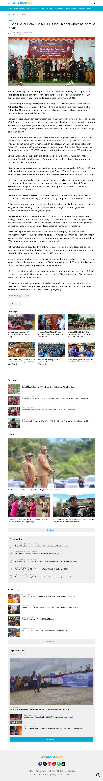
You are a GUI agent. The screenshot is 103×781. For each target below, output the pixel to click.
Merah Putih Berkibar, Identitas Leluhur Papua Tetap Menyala (37, 554)
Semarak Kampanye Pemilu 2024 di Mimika (38, 619)
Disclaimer (72, 771)
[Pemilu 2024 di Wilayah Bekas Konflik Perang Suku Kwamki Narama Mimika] (14, 609)
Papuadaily (17, 32)
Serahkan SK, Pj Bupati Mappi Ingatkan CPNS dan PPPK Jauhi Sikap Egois (49, 362)
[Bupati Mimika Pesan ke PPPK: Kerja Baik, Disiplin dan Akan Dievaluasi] (14, 389)
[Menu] (9, 3)
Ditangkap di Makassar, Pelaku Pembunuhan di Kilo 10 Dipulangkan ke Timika (43, 577)
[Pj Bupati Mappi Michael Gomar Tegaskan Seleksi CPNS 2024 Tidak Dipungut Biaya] (51, 322)
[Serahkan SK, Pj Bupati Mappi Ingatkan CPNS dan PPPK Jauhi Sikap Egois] (51, 349)
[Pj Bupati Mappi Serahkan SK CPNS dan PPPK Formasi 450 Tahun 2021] (81, 349)
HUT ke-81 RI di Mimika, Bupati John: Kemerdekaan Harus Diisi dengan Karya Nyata (46, 561)
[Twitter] (45, 764)
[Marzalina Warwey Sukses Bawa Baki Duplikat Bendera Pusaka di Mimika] (14, 598)
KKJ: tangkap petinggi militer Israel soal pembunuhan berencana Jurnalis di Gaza (53, 728)
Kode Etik (51, 771)
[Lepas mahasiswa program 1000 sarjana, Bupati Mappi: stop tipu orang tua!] (21, 322)
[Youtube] (54, 764)
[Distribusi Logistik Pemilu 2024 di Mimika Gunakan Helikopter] (14, 632)
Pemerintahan (27, 32)
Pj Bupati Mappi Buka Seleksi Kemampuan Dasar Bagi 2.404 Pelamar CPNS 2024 (79, 334)
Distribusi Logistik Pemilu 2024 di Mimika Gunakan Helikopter (45, 630)
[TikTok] (63, 764)
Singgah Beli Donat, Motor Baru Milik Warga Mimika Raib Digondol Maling (42, 569)
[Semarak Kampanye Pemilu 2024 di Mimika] (14, 621)
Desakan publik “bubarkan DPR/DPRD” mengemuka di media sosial (48, 717)
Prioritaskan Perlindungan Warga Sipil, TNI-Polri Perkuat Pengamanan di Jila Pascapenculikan (56, 421)
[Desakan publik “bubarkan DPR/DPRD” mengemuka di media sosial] (16, 719)
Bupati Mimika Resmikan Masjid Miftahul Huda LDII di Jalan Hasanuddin (48, 410)
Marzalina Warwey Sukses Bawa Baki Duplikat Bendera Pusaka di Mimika (48, 596)
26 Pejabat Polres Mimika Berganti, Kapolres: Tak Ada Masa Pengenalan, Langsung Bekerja (55, 398)
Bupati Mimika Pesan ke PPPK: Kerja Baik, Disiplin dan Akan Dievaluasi (48, 387)
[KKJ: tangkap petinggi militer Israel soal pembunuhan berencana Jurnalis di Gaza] (16, 730)
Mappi (27, 296)
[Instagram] (49, 764)
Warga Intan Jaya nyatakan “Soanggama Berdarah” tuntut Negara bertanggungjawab (39, 709)
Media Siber (61, 771)
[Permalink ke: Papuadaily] (10, 33)
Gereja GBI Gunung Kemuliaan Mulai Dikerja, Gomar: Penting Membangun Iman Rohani (21, 362)
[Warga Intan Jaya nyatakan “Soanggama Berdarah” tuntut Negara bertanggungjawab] (51, 681)
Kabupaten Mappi (15, 296)
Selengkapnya (50, 530)
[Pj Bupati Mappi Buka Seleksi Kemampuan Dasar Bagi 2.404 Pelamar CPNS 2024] (81, 322)
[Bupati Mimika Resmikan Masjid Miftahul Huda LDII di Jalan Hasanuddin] (14, 411)
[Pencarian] (93, 3)
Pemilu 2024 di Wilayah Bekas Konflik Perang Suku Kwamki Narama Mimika (50, 608)
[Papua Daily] (22, 3)
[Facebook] (40, 764)
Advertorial (12, 20)
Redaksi (30, 771)
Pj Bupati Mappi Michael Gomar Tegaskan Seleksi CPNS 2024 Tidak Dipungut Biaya (51, 334)
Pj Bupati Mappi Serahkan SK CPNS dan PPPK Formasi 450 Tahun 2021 (81, 361)
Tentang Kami (41, 771)
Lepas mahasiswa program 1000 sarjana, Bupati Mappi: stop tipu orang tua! (19, 334)
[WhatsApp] (59, 764)
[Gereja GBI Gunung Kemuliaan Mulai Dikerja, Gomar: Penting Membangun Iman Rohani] (21, 349)
